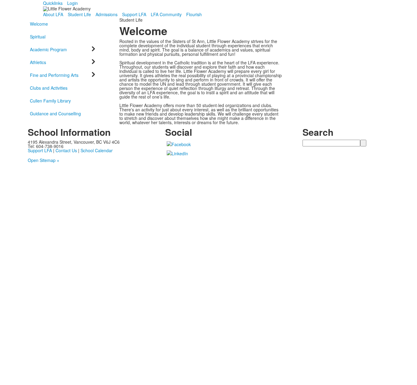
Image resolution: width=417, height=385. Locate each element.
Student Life (79, 14)
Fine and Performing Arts (54, 75)
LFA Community (166, 14)
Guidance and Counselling (55, 113)
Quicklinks (53, 3)
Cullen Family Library (50, 101)
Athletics (38, 62)
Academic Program (48, 49)
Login (72, 3)
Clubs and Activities (48, 88)
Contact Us (66, 150)
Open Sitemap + (43, 160)
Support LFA (134, 14)
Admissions (107, 14)
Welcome (39, 24)
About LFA (53, 14)
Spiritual (37, 37)
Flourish (194, 14)
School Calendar (97, 150)
